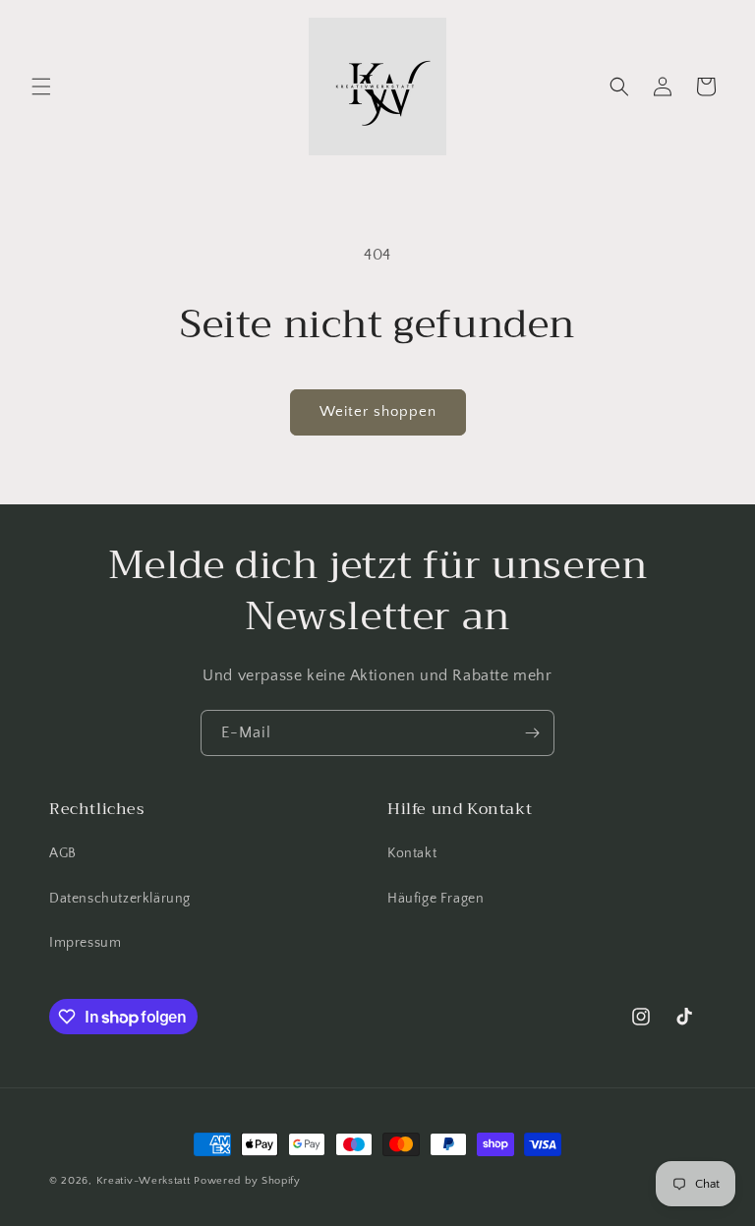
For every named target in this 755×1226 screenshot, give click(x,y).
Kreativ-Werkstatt (143, 1181)
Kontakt (411, 853)
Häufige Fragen (435, 898)
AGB (63, 853)
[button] (41, 86)
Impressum (85, 943)
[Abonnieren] (531, 733)
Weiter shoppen (377, 411)
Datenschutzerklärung (120, 898)
